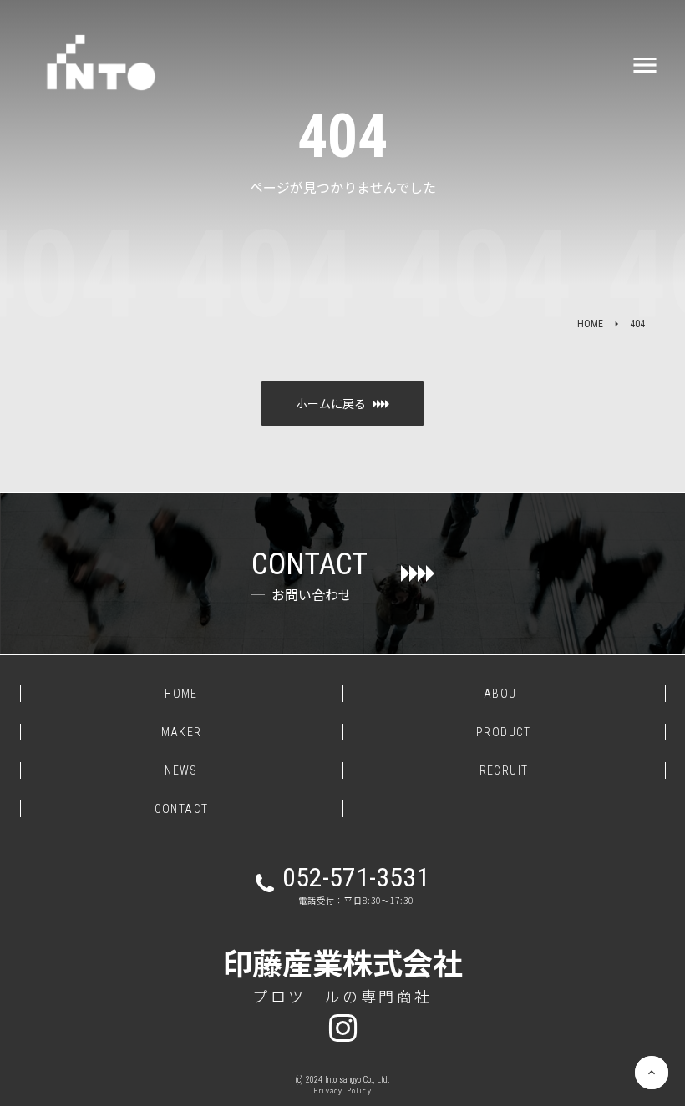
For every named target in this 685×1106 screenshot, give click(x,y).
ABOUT (504, 693)
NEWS (181, 770)
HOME (590, 324)
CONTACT (182, 809)
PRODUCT (503, 732)
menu (645, 65)
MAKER (181, 732)
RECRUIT (504, 770)
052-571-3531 (355, 877)
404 (637, 324)
